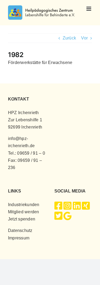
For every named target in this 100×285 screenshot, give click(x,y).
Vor (84, 38)
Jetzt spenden (21, 219)
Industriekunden (23, 204)
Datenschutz (20, 230)
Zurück (69, 38)
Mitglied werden (23, 212)
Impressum (18, 238)
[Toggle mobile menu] (89, 8)
